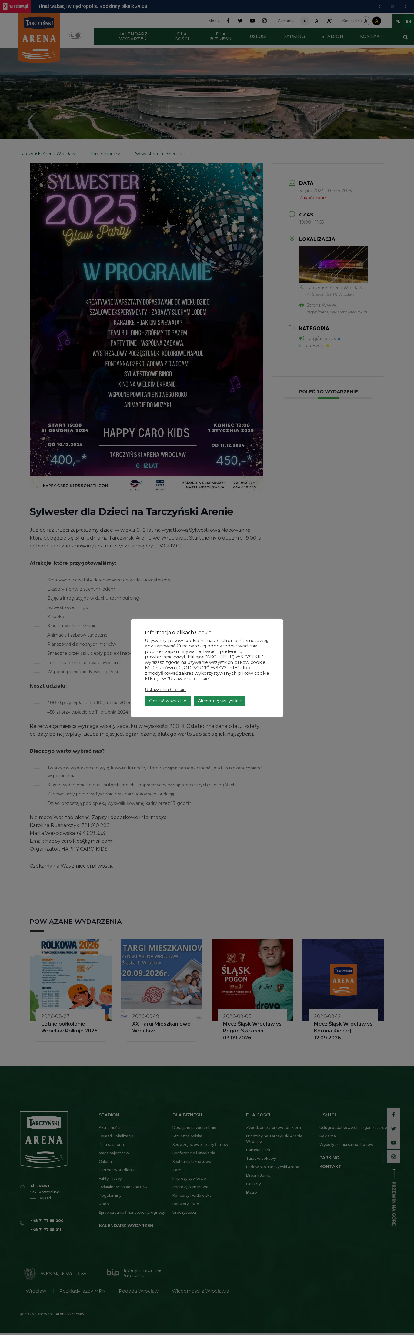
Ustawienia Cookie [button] (165, 689)
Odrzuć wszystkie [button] (167, 701)
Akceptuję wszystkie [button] (219, 701)
